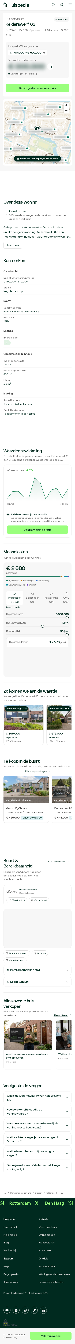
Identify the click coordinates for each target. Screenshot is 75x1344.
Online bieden (47, 1234)
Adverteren (45, 1250)
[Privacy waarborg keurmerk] (10, 1322)
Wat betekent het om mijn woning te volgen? (30, 1153)
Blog (6, 1242)
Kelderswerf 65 (39, 1293)
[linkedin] (43, 1310)
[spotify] (16, 1310)
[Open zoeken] (53, 4)
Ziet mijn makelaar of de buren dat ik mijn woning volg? (33, 1167)
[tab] (14, 598)
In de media (10, 1234)
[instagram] (25, 1310)
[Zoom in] (66, 105)
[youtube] (6, 1310)
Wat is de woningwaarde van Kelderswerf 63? (33, 1097)
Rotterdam (22, 1203)
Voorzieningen (16, 960)
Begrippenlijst (11, 1274)
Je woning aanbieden (51, 1282)
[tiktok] (34, 1310)
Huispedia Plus (47, 1266)
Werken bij (9, 1250)
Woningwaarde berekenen (54, 1274)
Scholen (41, 953)
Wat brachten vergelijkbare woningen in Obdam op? (32, 1139)
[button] (37, 129)
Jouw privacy (10, 1282)
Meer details (13, 607)
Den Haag (57, 1203)
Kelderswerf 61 (19, 1293)
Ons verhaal (10, 1227)
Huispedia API (47, 1242)
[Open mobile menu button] (70, 5)
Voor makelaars (48, 1227)
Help (6, 1266)
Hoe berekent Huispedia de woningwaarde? (24, 1111)
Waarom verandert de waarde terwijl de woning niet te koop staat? (32, 1125)
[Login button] (61, 4)
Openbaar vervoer (18, 953)
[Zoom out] (66, 110)
